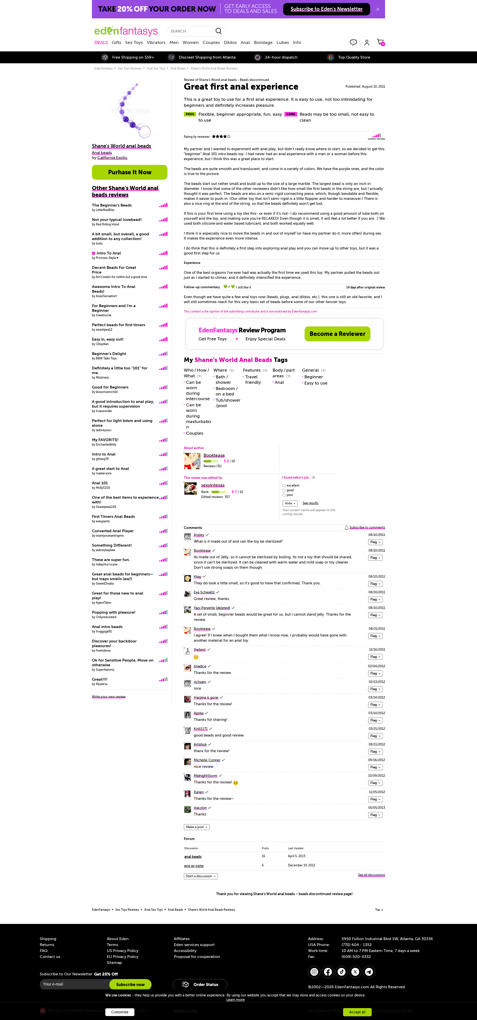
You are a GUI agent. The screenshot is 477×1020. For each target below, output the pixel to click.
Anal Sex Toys (156, 68)
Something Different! (112, 545)
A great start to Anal (110, 468)
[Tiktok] (341, 972)
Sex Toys (134, 42)
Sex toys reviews (130, 68)
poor (290, 495)
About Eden (118, 939)
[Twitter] (355, 972)
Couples (211, 42)
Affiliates (182, 939)
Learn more (235, 1000)
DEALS (101, 42)
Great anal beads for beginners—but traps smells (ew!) (123, 576)
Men (174, 42)
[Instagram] (314, 972)
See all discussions (371, 875)
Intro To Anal (109, 253)
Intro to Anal (104, 454)
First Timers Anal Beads (113, 516)
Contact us (50, 956)
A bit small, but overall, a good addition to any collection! (120, 236)
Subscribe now (130, 984)
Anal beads (177, 68)
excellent (293, 485)
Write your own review (109, 697)
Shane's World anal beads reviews (214, 68)
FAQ (43, 951)
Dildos (230, 42)
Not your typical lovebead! (117, 219)
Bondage (263, 42)
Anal (245, 42)
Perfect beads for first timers (118, 325)
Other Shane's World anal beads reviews (125, 191)
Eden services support (194, 945)
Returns (47, 945)
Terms (112, 945)
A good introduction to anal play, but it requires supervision (123, 404)
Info (297, 42)
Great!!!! (99, 679)
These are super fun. (111, 560)
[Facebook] (328, 972)
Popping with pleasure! (113, 612)
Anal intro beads (107, 627)
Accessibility (185, 951)
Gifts (116, 42)
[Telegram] (369, 972)
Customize (119, 1012)
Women (191, 42)
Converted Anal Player (113, 531)
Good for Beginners (110, 387)
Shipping (48, 939)
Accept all (357, 1012)
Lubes (283, 42)
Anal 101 (100, 483)
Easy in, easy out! (107, 339)
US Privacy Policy (122, 951)
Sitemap (114, 962)
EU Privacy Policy (122, 956)
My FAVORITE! (105, 440)
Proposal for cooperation (197, 956)
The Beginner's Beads (112, 205)
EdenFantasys (103, 68)
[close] (378, 9)
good (290, 490)
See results (310, 503)
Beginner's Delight (109, 354)
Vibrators (156, 42)
